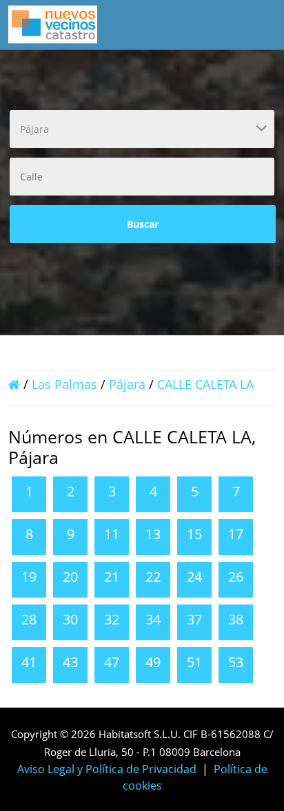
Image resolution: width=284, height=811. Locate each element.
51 (194, 662)
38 (235, 619)
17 (235, 534)
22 (153, 576)
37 (194, 619)
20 (70, 576)
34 (153, 619)
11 (111, 534)
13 (153, 534)
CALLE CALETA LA (205, 384)
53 (235, 662)
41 (29, 662)
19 (29, 576)
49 (153, 662)
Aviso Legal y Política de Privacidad (106, 769)
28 (29, 619)
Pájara (127, 384)
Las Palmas (64, 384)
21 (111, 576)
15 (194, 534)
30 (70, 619)
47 (111, 662)
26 (235, 576)
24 (194, 576)
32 (111, 619)
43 (70, 662)
